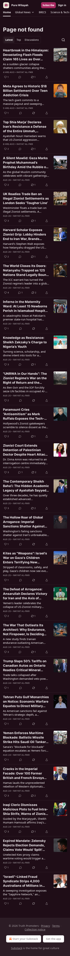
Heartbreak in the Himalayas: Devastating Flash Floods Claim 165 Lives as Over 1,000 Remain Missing (26, 54)
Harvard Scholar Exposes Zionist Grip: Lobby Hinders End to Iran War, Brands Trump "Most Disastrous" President (24, 234)
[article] (35, 63)
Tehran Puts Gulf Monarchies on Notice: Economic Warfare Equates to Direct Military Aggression (26, 701)
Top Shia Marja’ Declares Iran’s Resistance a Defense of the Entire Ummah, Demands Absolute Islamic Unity (24, 126)
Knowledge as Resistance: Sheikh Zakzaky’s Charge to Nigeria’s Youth (25, 342)
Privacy (45, 926)
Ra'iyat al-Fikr (25, 72)
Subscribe (48, 5)
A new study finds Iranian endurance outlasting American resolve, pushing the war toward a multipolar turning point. (25, 641)
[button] (7, 12)
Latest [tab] (9, 40)
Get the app (53, 939)
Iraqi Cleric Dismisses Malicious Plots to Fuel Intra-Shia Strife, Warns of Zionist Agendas (25, 809)
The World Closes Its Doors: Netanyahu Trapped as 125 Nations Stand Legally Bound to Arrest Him (25, 270)
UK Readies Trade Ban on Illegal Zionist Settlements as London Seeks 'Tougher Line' (26, 198)
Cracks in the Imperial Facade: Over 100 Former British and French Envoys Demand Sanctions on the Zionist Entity (23, 773)
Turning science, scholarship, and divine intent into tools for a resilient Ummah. (24, 353)
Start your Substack (25, 939)
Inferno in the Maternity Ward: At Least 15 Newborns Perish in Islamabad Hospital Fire (25, 306)
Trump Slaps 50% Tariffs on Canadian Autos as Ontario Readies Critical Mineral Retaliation (24, 665)
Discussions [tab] (32, 40)
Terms (56, 926)
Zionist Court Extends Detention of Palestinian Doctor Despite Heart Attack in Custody (25, 450)
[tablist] (22, 40)
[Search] (63, 40)
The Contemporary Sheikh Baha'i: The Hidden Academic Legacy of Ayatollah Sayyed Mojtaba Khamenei (26, 486)
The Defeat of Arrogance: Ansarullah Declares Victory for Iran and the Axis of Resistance (25, 593)
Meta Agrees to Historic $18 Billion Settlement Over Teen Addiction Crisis (25, 90)
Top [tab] (19, 40)
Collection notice (35, 929)
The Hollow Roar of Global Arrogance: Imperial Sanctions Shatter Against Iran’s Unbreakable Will (24, 522)
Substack (16, 948)
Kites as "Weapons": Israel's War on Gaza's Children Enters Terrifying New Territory (25, 557)
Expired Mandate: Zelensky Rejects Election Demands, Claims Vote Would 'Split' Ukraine (24, 845)
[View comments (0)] (19, 77)
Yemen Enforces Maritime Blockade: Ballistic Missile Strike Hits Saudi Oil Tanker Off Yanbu (24, 737)
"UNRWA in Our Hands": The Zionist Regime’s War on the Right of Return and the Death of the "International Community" (25, 378)
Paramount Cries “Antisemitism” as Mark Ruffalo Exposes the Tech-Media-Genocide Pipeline (23, 414)
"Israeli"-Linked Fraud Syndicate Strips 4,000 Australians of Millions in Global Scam (22, 881)
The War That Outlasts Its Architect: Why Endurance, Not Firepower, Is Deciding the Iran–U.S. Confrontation (24, 629)
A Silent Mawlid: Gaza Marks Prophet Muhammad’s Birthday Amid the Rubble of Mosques (25, 162)
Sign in (62, 5)
